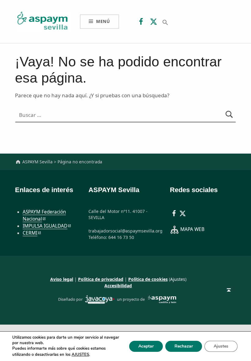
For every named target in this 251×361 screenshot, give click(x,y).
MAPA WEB (192, 229)
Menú (103, 21)
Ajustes (177, 279)
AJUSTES (80, 354)
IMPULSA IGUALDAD (45, 226)
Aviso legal (61, 279)
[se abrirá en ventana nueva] (100, 299)
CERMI (30, 233)
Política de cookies (148, 279)
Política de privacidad (100, 279)
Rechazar (183, 346)
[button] (165, 21)
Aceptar (146, 346)
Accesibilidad (118, 285)
